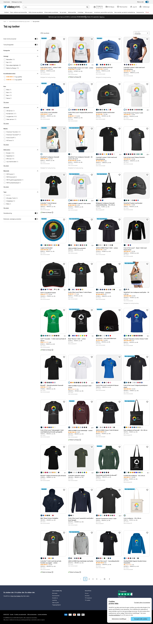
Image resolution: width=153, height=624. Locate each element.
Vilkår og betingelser (32, 614)
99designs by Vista (17, 2)
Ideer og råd (55, 602)
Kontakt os (55, 598)
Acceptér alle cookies (140, 619)
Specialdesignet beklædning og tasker (19, 21)
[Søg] (87, 7)
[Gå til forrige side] (80, 579)
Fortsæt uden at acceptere (142, 602)
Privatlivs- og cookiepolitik (20, 614)
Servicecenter (56, 595)
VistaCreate (7, 2)
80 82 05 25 (6, 614)
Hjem (5, 21)
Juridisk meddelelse (42, 614)
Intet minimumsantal (10, 39)
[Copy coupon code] (85, 17)
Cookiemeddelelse (114, 615)
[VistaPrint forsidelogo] (12, 7)
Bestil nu (102, 17)
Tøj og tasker (36, 21)
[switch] (145, 2)
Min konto (54, 593)
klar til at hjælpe (16, 596)
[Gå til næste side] (109, 579)
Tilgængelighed (56, 605)
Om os (86, 593)
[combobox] (55, 7)
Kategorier (7, 50)
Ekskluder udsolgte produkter (12, 219)
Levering (54, 600)
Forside (11, 614)
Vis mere (6, 102)
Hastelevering (8, 213)
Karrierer (87, 595)
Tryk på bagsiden (9, 44)
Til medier (87, 600)
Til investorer (88, 598)
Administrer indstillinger (119, 619)
